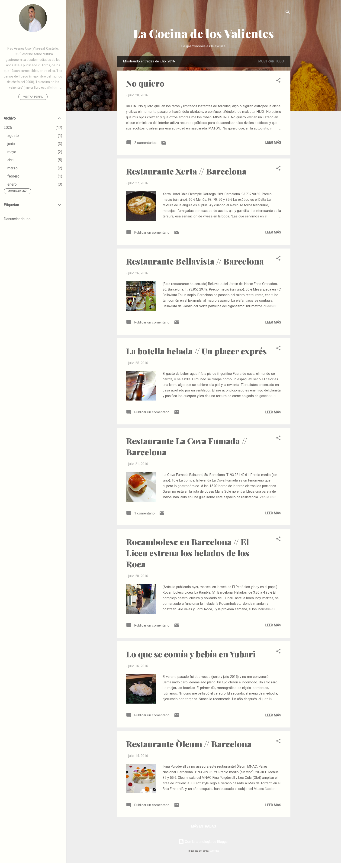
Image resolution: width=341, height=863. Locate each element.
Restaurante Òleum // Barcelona (188, 743)
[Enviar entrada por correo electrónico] (164, 144)
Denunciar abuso (17, 219)
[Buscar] (287, 13)
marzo (12, 168)
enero (12, 184)
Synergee (214, 850)
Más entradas (203, 826)
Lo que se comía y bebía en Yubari (191, 653)
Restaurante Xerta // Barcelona (186, 171)
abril (10, 160)
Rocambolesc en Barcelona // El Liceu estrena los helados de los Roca (187, 552)
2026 (8, 127)
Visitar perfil (33, 96)
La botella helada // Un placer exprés (196, 350)
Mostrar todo (271, 61)
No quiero (145, 83)
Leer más (273, 142)
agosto (13, 135)
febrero (13, 176)
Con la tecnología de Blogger (206, 842)
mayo (11, 152)
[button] (278, 81)
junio (11, 144)
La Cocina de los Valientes (203, 33)
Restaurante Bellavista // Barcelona (195, 261)
